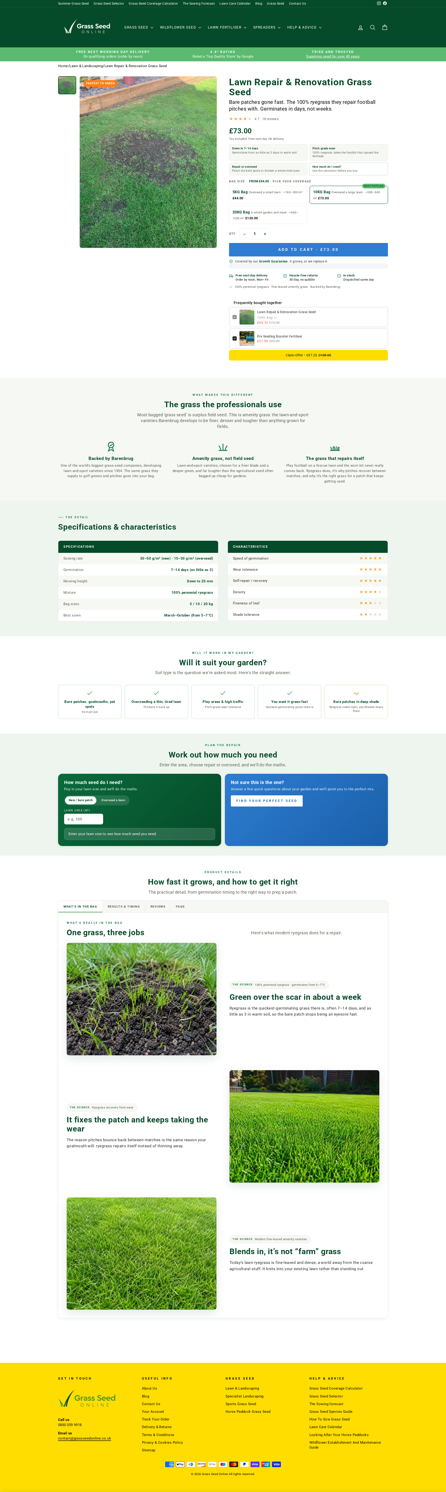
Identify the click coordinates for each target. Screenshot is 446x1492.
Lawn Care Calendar (235, 3)
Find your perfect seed (266, 801)
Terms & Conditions (158, 1435)
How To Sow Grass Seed (329, 1419)
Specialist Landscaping (245, 1396)
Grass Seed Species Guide (331, 1412)
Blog (258, 3)
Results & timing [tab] (124, 906)
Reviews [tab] (158, 906)
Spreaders (265, 27)
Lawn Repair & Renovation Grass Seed (286, 312)
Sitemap (148, 1450)
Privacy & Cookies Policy (162, 1442)
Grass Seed (275, 3)
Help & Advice (302, 27)
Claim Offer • (308, 355)
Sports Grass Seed (241, 1404)
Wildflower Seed (178, 27)
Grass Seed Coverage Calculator (153, 3)
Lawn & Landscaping (86, 66)
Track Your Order (156, 1419)
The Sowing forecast (326, 1404)
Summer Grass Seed (73, 3)
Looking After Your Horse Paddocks (339, 1435)
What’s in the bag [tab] (80, 906)
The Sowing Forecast (199, 3)
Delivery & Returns (157, 1427)
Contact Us (297, 3)
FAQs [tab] (180, 906)
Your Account (153, 1412)
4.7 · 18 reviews (267, 119)
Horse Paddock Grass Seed (248, 1412)
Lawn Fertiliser (225, 27)
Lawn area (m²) (77, 810)
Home (63, 66)
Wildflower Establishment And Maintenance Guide (345, 1444)
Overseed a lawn (113, 800)
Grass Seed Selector (109, 3)
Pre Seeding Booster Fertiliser (279, 336)
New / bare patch (81, 800)
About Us (149, 1388)
